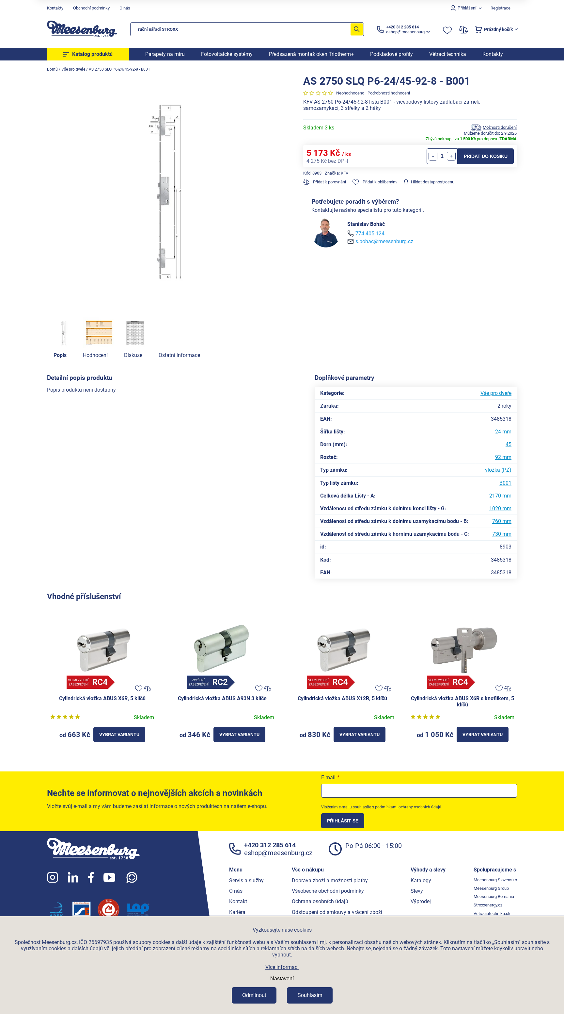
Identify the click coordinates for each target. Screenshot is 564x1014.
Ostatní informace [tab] (179, 355)
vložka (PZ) (498, 470)
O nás (124, 8)
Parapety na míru (165, 54)
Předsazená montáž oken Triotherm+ (311, 54)
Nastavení (282, 978)
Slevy (417, 891)
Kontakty (55, 8)
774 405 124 (369, 233)
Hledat (357, 29)
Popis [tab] (60, 355)
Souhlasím (309, 995)
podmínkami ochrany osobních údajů (408, 807)
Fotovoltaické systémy (227, 54)
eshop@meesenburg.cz (278, 853)
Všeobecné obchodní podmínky (328, 891)
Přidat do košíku (486, 156)
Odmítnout (254, 995)
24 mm (503, 432)
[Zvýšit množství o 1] (451, 156)
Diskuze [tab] (133, 355)
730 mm (501, 534)
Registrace (500, 8)
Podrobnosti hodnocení (389, 93)
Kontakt (238, 901)
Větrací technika (447, 54)
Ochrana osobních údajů (320, 901)
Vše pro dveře (495, 393)
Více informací (282, 967)
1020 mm (500, 508)
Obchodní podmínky (91, 8)
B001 (505, 483)
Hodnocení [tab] (95, 355)
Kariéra (237, 912)
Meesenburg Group (491, 888)
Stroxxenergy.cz (488, 905)
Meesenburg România (494, 896)
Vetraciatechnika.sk (492, 913)
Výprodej (421, 901)
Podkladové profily (391, 54)
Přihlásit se (342, 820)
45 (508, 444)
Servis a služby (246, 880)
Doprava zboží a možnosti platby (330, 880)
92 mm (503, 457)
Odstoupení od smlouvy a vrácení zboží (337, 912)
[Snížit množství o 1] (433, 156)
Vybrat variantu (119, 734)
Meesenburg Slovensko (495, 879)
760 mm (501, 521)
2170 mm (500, 496)
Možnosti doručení (500, 127)
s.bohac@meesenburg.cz (384, 241)
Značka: (336, 173)
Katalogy (421, 880)
